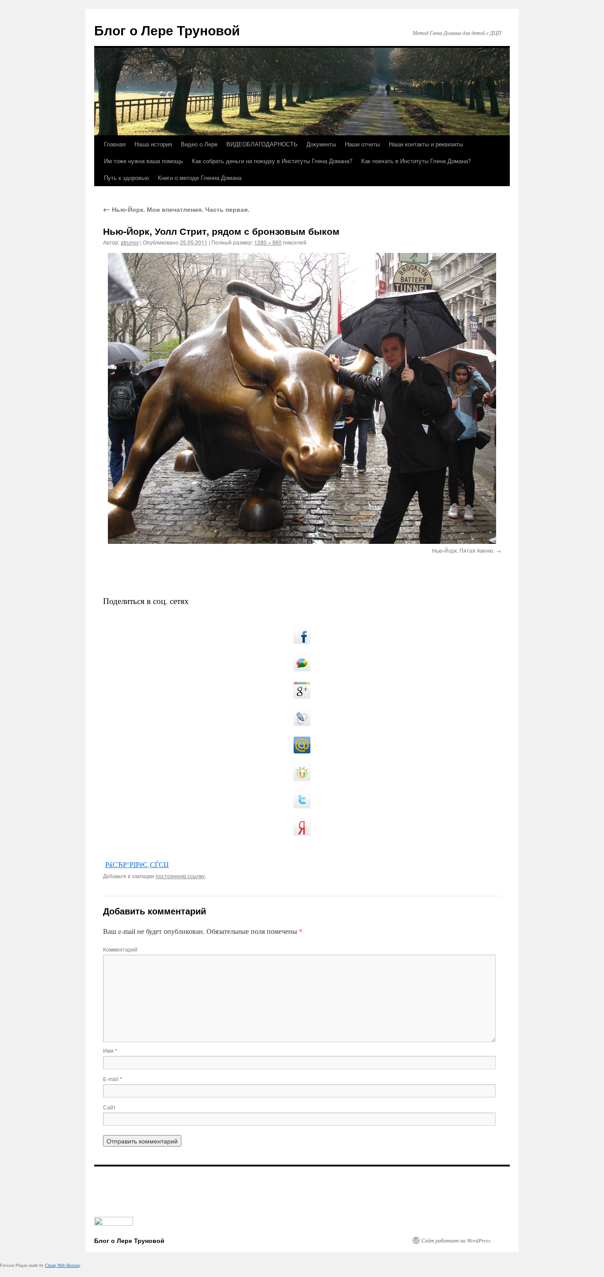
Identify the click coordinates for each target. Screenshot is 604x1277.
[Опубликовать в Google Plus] (302, 690)
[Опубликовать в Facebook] (302, 635)
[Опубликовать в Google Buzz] (302, 662)
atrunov (130, 242)
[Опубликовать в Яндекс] (302, 827)
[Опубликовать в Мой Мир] (302, 745)
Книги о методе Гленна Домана (199, 177)
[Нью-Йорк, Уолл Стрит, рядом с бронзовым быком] (302, 398)
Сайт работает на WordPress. (456, 1240)
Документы (321, 144)
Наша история (153, 144)
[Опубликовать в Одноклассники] (302, 772)
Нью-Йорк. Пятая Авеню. (463, 550)
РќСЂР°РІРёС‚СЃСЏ (137, 864)
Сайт (109, 1107)
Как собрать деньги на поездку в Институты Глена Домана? (272, 161)
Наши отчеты (362, 144)
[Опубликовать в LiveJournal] (302, 717)
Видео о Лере (199, 144)
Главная (115, 144)
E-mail (112, 1078)
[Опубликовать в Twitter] (302, 799)
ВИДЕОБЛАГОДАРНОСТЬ (262, 144)
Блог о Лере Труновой (167, 29)
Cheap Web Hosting (62, 1265)
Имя (110, 1050)
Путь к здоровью (126, 177)
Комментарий (120, 949)
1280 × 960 (268, 242)
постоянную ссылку (180, 875)
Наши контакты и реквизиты (426, 144)
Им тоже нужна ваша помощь (143, 161)
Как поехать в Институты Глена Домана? (416, 161)
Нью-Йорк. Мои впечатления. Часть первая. (176, 209)
